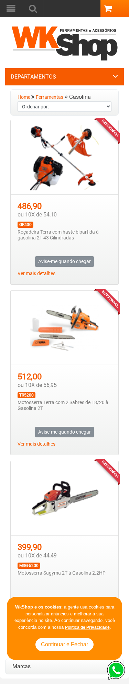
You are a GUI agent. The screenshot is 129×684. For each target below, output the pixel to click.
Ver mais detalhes (36, 273)
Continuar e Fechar (64, 644)
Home (24, 97)
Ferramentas (49, 97)
